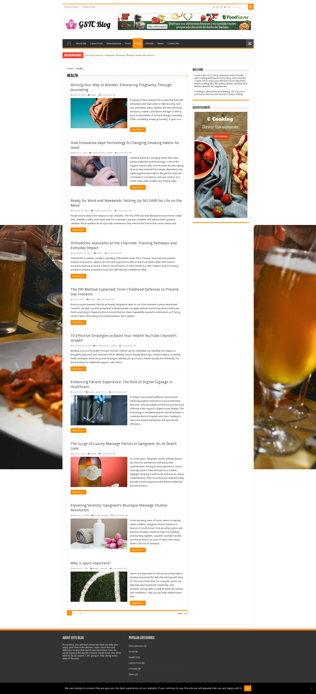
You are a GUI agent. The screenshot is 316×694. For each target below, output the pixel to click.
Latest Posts (96, 43)
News (160, 43)
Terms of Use (88, 7)
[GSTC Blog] (88, 23)
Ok (247, 688)
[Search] (251, 7)
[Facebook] (222, 7)
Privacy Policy (71, 7)
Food (128, 43)
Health (137, 43)
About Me (81, 43)
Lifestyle (149, 43)
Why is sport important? (91, 563)
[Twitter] (225, 7)
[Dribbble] (228, 7)
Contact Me (173, 43)
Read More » (138, 129)
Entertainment (114, 43)
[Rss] (213, 7)
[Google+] (218, 7)
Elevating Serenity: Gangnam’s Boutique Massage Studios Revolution (120, 55)
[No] (311, 688)
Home (69, 43)
